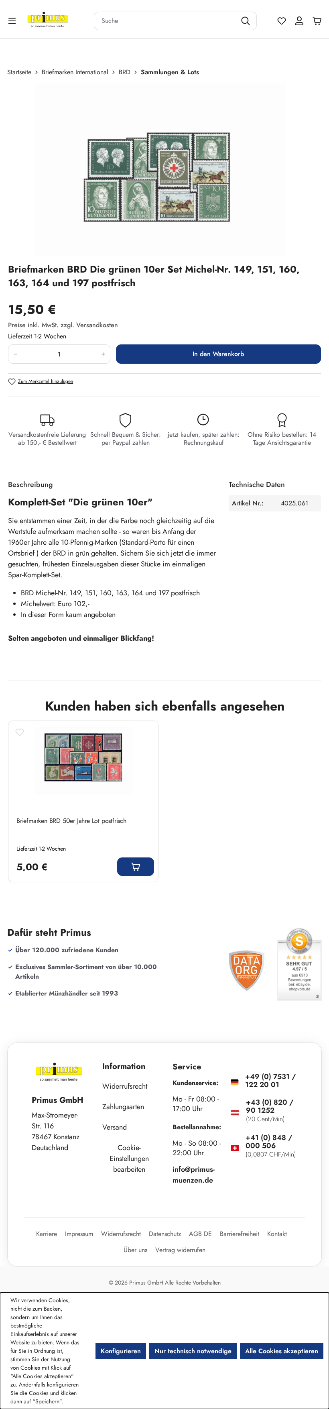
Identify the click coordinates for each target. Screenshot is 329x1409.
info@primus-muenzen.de (194, 1174)
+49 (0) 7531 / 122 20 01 (270, 1081)
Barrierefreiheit (239, 1233)
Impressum (79, 1233)
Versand (114, 1127)
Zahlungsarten (123, 1107)
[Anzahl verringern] (15, 354)
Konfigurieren (121, 1351)
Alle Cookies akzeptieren (281, 1351)
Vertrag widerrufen (180, 1249)
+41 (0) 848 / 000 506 (269, 1142)
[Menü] (12, 21)
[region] (164, 169)
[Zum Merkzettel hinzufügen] (20, 732)
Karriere (46, 1233)
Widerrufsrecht (124, 1086)
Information (124, 1066)
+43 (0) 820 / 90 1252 (269, 1106)
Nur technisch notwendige (193, 1351)
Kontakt (277, 1233)
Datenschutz (165, 1233)
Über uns (135, 1249)
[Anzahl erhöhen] (103, 354)
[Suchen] (246, 21)
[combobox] (165, 21)
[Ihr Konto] (299, 21)
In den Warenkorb (218, 353)
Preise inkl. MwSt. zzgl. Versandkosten (63, 325)
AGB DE (200, 1233)
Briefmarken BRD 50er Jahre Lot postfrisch (71, 820)
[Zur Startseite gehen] (57, 20)
